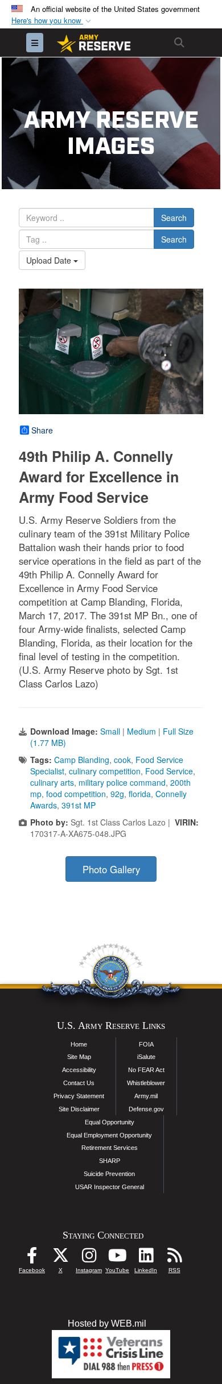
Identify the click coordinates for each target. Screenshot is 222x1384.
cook (122, 759)
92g (117, 793)
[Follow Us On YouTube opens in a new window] (117, 1258)
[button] (52, 21)
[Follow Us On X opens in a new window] (60, 1258)
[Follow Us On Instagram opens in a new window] (89, 1258)
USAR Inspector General (109, 1186)
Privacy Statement (79, 1096)
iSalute (146, 1056)
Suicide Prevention (109, 1173)
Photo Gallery (111, 869)
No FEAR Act (146, 1069)
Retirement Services (109, 1147)
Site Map (79, 1056)
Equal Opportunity (109, 1122)
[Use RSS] (174, 1258)
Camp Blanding (81, 759)
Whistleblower (146, 1082)
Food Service (169, 771)
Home (79, 1044)
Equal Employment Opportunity (109, 1135)
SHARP (109, 1160)
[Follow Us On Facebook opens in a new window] (32, 1258)
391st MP (78, 805)
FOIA (146, 1044)
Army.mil (146, 1096)
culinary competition (105, 771)
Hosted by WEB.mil (107, 1323)
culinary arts (52, 782)
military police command (122, 782)
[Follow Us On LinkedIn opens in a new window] (145, 1258)
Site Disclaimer (79, 1109)
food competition (76, 793)
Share (42, 430)
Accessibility (79, 1069)
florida (140, 793)
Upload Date (49, 260)
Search (174, 217)
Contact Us (78, 1082)
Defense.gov (146, 1109)
